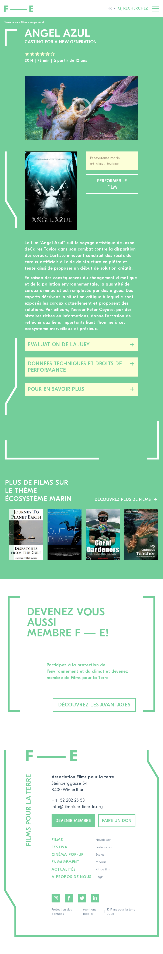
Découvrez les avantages (94, 705)
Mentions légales (89, 912)
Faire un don (117, 820)
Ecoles (100, 854)
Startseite (11, 22)
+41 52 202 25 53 (68, 800)
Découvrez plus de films (123, 499)
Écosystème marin (105, 158)
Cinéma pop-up (68, 855)
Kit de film (103, 869)
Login (100, 877)
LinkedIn (95, 898)
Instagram (56, 898)
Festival (61, 847)
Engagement (66, 862)
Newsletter (103, 840)
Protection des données (62, 912)
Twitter (82, 898)
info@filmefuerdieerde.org (77, 806)
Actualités (64, 869)
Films (24, 22)
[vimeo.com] (81, 108)
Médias (101, 862)
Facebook (69, 898)
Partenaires (103, 847)
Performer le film (112, 184)
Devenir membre (73, 820)
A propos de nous (71, 877)
